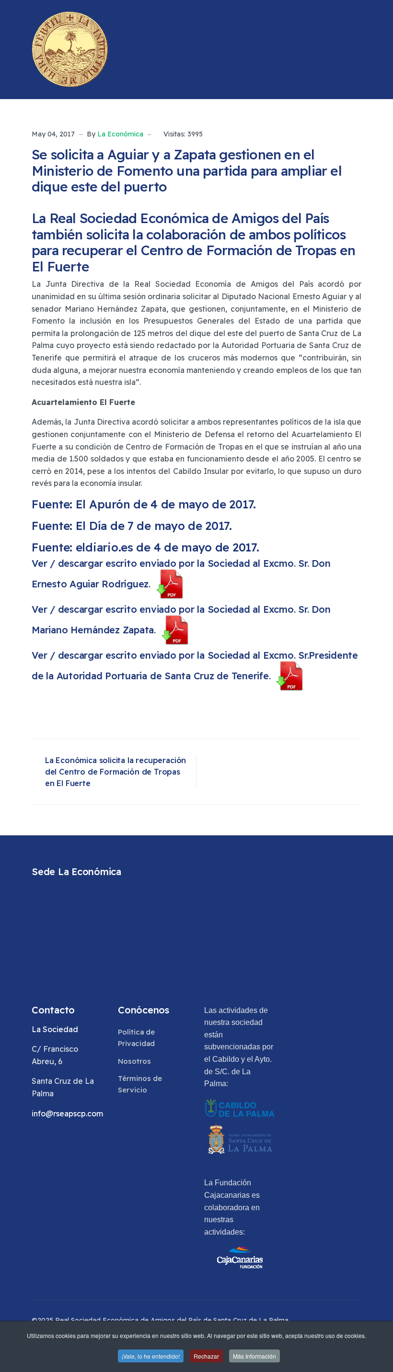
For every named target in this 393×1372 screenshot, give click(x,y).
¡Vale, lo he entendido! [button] (151, 1356)
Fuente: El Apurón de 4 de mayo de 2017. (144, 504)
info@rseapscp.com (67, 1113)
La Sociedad (55, 1029)
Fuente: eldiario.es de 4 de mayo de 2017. (145, 547)
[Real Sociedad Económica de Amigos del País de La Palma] (70, 49)
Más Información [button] (254, 1356)
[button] (357, 50)
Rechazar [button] (206, 1356)
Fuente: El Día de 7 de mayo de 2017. (132, 525)
